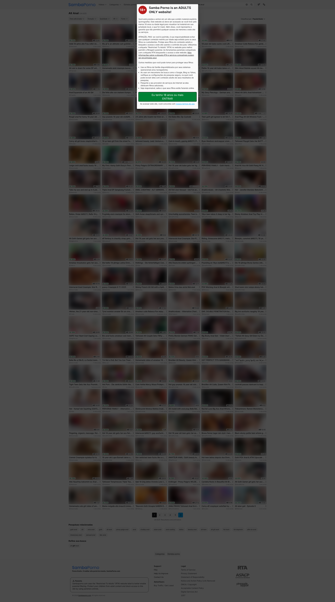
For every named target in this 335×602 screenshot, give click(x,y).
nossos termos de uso (185, 104)
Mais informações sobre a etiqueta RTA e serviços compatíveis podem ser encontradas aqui (166, 55)
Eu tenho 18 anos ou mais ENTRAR (167, 96)
